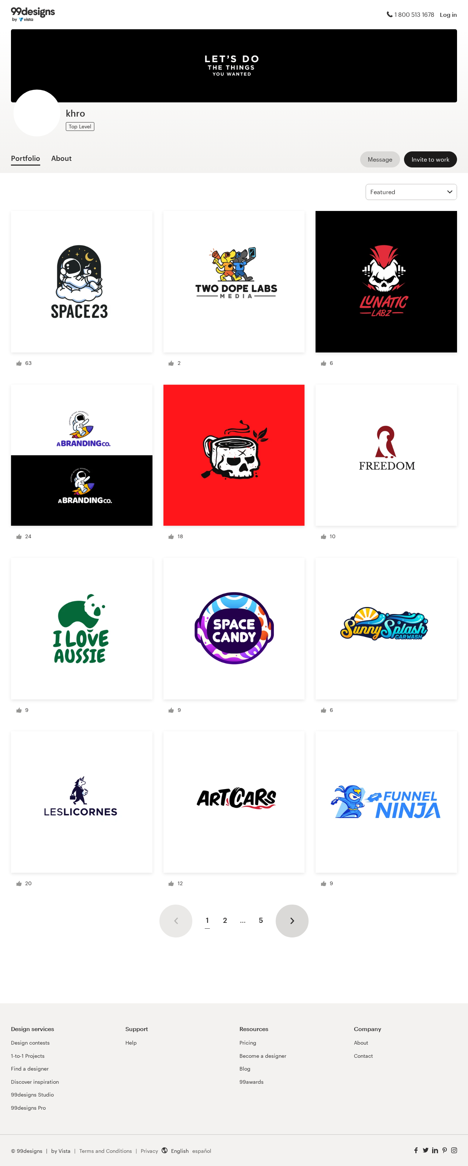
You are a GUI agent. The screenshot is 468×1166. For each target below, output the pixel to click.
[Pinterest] (445, 1150)
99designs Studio (32, 1094)
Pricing (247, 1042)
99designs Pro (28, 1108)
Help (131, 1042)
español (201, 1151)
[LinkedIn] (435, 1150)
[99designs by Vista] (33, 14)
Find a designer (30, 1068)
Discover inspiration (35, 1082)
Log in (448, 14)
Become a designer (262, 1056)
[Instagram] (454, 1150)
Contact (363, 1056)
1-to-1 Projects (28, 1056)
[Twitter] (426, 1150)
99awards (251, 1082)
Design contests (30, 1042)
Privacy (149, 1151)
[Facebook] (416, 1150)
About (361, 1042)
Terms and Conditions (105, 1151)
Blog (244, 1068)
